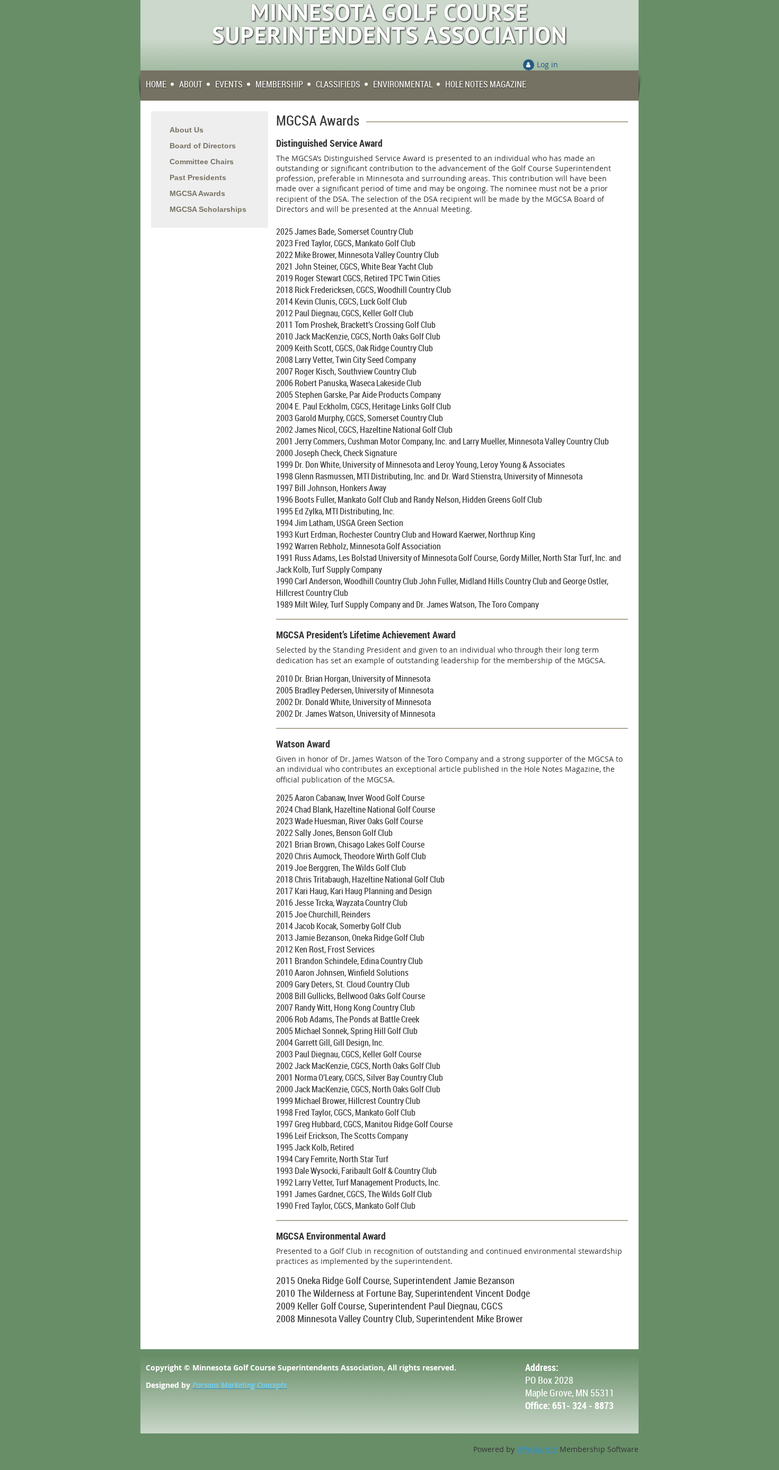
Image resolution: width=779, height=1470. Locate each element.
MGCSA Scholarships (208, 209)
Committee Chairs (202, 161)
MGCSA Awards (197, 193)
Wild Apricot (537, 1449)
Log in (547, 64)
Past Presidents (198, 177)
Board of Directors (203, 145)
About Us (186, 130)
